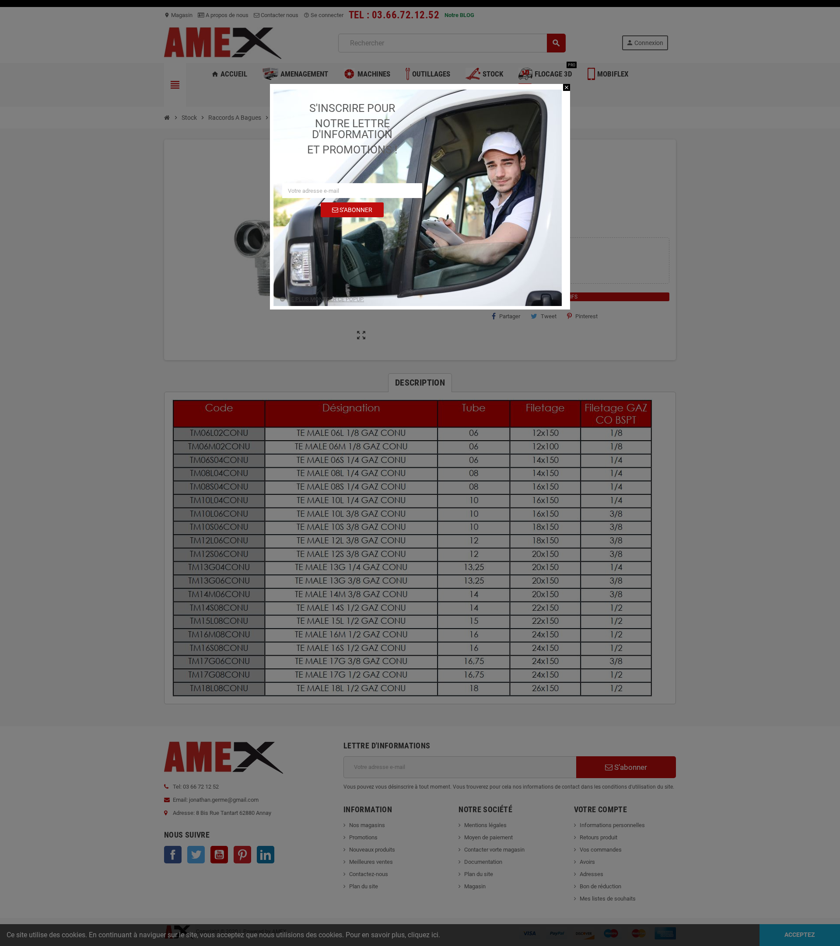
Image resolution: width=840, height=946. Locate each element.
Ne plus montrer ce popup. (325, 299)
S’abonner (355, 209)
